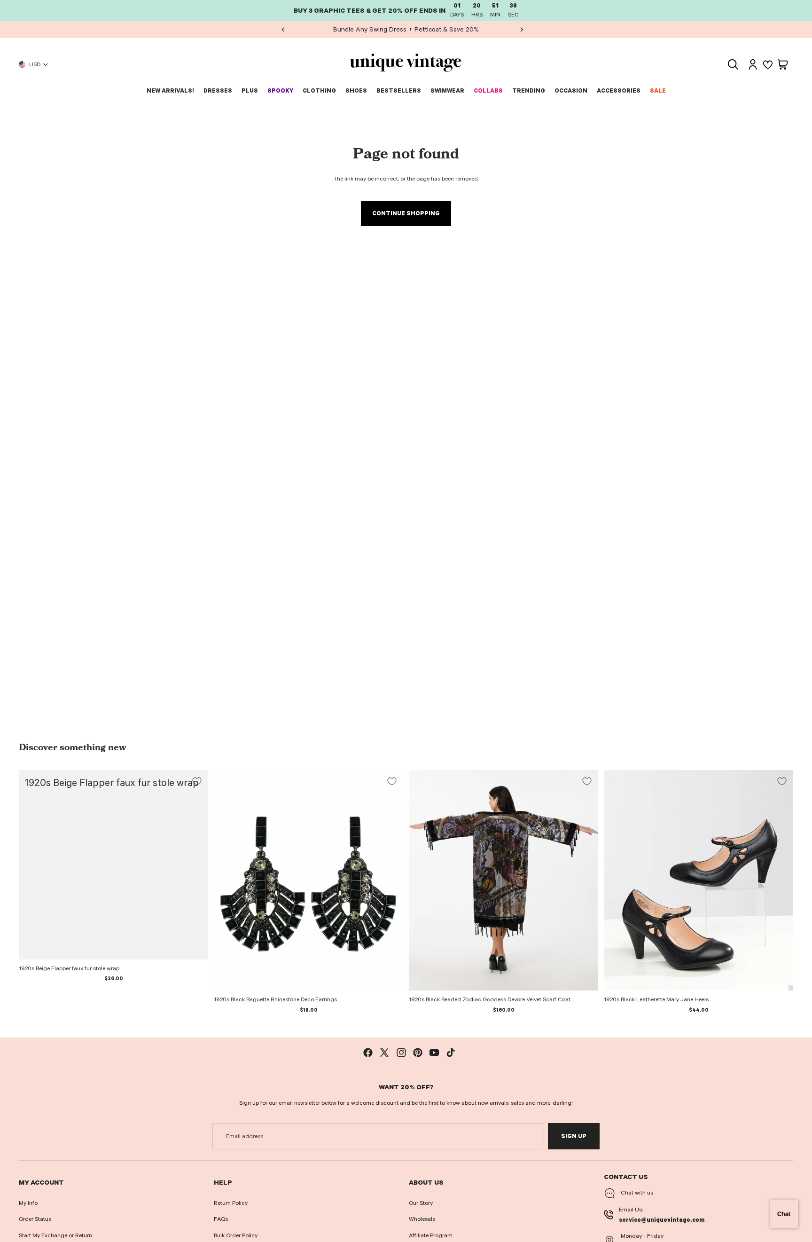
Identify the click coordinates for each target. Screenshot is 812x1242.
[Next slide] (521, 29)
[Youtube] (434, 1052)
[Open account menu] (752, 64)
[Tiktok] (450, 1052)
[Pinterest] (417, 1052)
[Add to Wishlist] (197, 781)
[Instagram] (401, 1052)
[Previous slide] (283, 29)
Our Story (421, 1203)
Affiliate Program (431, 1235)
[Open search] (733, 64)
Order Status (35, 1219)
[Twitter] (384, 1052)
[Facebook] (368, 1052)
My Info (28, 1203)
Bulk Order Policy (236, 1235)
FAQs (221, 1219)
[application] (784, 1214)
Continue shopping (406, 213)
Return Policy (231, 1203)
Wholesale (422, 1219)
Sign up (573, 1136)
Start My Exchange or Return (55, 1235)
